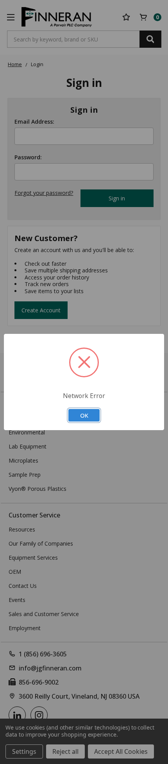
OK (84, 415)
